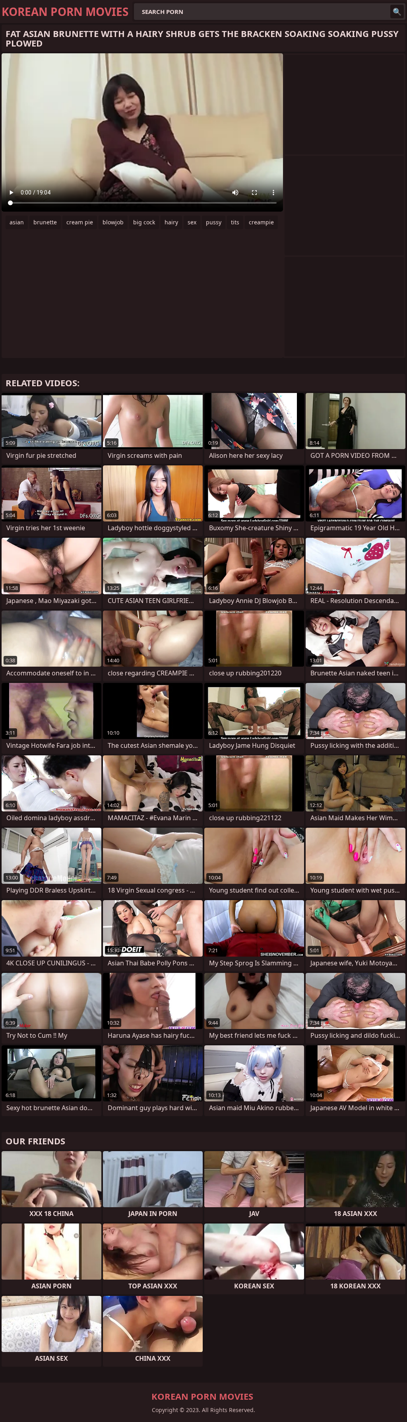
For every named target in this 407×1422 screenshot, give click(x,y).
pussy (213, 222)
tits (235, 222)
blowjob (113, 222)
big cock (144, 222)
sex (192, 222)
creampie (261, 222)
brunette (45, 222)
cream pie (79, 222)
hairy (171, 222)
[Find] (397, 11)
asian (17, 222)
